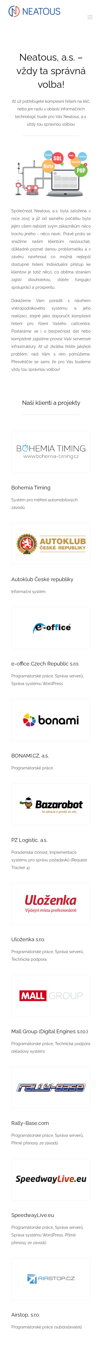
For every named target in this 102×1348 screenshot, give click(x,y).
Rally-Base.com (30, 1123)
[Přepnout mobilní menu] (91, 17)
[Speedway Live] (51, 1160)
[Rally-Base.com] (51, 1069)
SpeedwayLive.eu (32, 1215)
